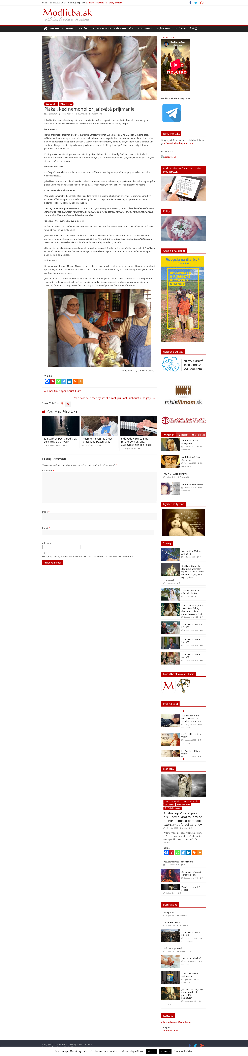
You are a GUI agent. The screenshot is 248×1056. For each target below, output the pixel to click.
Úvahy (69, 28)
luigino (184, 828)
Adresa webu (48, 543)
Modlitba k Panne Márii (192, 484)
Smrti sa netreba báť (190, 958)
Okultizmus (143, 28)
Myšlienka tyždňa (185, 28)
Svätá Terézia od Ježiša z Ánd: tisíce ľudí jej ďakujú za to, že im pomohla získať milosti (192, 609)
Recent (184, 434)
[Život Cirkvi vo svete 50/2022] (170, 638)
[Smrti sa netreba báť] (171, 956)
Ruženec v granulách (173, 948)
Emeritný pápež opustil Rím (62, 391)
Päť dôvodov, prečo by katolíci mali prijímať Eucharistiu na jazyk (114, 398)
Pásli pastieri (169, 912)
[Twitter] (63, 381)
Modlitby (55, 28)
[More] (80, 381)
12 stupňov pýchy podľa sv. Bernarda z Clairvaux (60, 440)
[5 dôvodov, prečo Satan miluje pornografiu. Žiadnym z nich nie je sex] (138, 417)
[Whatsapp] (58, 381)
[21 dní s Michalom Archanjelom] (171, 972)
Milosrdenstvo (66, 104)
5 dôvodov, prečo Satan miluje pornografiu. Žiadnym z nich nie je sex (136, 441)
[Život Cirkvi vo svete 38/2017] (171, 931)
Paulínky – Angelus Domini (175, 473)
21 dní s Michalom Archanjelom (189, 975)
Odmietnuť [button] (165, 1051)
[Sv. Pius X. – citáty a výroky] (170, 732)
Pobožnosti (85, 28)
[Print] (75, 381)
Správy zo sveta (183, 805)
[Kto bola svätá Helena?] (170, 749)
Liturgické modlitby (172, 801)
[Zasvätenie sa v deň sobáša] (170, 885)
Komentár (48, 470)
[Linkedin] (69, 381)
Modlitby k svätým (191, 801)
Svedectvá (103, 28)
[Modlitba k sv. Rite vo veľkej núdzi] (171, 438)
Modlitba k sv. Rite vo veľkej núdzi (191, 442)
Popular (170, 434)
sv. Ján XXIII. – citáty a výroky (99, 2)
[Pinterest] (52, 381)
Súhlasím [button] (152, 1051)
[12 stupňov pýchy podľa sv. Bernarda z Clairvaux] (61, 417)
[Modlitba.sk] (45, 29)
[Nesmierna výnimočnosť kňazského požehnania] (99, 417)
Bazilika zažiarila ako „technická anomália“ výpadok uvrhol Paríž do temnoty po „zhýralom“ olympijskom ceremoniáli (183, 573)
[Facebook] (47, 381)
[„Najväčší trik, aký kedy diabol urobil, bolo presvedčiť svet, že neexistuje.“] (171, 988)
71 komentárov (185, 477)
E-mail (46, 527)
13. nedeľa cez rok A (172, 922)
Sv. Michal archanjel (173, 808)
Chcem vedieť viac (183, 1051)
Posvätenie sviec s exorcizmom (178, 861)
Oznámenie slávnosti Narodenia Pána (191, 873)
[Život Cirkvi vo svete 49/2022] (170, 653)
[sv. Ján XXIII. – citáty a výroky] (170, 715)
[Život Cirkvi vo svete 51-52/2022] (170, 623)
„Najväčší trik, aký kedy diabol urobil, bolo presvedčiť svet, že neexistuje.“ (192, 993)
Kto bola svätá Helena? (192, 749)
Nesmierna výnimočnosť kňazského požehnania (97, 440)
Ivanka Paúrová (67, 114)
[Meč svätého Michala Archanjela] (170, 549)
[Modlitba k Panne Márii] (171, 482)
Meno (46, 511)
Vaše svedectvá (122, 28)
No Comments (185, 915)
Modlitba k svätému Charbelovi (190, 458)
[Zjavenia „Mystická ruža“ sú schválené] (170, 589)
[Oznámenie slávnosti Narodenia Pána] (170, 870)
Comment (200, 434)
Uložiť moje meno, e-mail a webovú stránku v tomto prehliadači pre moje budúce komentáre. (87, 556)
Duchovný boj (51, 104)
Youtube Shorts (168, 37)
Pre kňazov (169, 805)
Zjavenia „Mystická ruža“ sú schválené (190, 592)
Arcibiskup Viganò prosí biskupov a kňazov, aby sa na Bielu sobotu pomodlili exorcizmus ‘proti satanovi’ (183, 819)
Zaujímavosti (162, 28)
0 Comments (96, 114)
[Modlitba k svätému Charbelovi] (171, 455)
